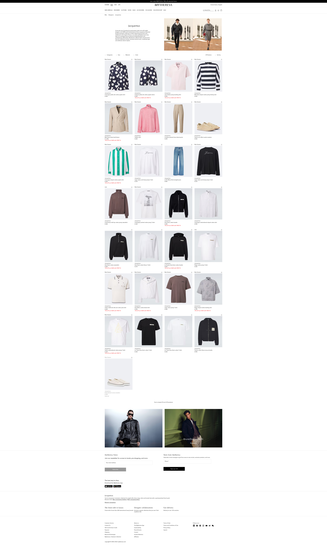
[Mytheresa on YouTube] (206, 525)
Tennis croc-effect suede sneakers (203, 137)
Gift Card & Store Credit (111, 527)
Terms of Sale (167, 523)
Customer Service (109, 523)
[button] (204, 10)
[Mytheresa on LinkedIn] (194, 525)
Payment (107, 530)
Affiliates (136, 536)
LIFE (119, 4)
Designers (111, 15)
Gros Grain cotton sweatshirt (112, 265)
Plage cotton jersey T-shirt (201, 265)
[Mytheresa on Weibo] (210, 525)
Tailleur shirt (138, 137)
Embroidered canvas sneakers (112, 392)
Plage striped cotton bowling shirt (203, 307)
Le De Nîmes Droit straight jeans (173, 179)
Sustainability (137, 527)
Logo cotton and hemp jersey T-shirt (144, 179)
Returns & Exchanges (110, 534)
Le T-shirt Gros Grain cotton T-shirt (143, 350)
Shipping (107, 532)
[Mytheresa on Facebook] (197, 525)
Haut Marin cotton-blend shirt (142, 307)
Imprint (165, 530)
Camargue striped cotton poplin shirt (114, 179)
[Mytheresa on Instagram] (203, 525)
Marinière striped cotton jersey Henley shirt (205, 94)
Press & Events (137, 530)
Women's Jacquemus (110, 502)
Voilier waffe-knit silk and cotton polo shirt (115, 307)
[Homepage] (163, 5)
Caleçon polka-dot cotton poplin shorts (145, 94)
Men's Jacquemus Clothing (120, 499)
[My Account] (216, 10)
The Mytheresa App (139, 525)
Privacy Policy (167, 527)
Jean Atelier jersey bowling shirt (173, 94)
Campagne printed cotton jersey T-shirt (145, 222)
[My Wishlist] (218, 10)
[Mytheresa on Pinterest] (200, 525)
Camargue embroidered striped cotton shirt (205, 222)
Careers (136, 532)
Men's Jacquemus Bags (133, 499)
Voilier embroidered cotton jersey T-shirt (115, 350)
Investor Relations (138, 534)
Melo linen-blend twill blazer (112, 137)
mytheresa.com (122, 541)
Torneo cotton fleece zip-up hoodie (203, 350)
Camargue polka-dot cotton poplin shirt (115, 94)
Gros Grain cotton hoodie (171, 222)
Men (112, 4)
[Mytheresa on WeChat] (213, 525)
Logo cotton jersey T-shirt (171, 307)
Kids (115, 4)
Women (107, 4)
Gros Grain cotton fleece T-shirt (142, 265)
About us (136, 523)
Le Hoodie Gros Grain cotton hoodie (174, 265)
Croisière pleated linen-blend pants (174, 137)
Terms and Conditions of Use (171, 525)
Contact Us (107, 525)
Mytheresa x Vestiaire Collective (113, 536)
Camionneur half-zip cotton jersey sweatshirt (116, 222)
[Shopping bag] (221, 10)
